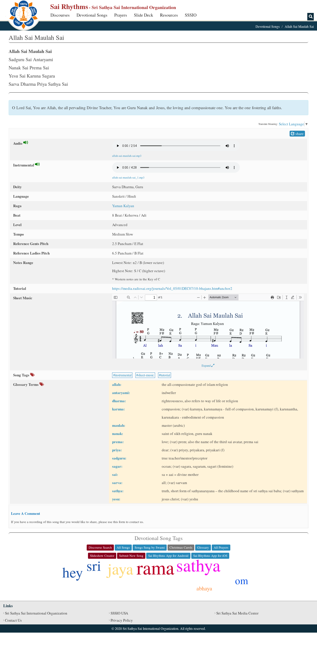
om (241, 580)
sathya (198, 564)
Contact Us (13, 620)
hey (72, 572)
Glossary (203, 547)
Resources (169, 15)
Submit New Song (131, 555)
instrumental (123, 375)
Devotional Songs (92, 15)
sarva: (117, 482)
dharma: (119, 401)
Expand (206, 365)
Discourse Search (100, 547)
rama (155, 567)
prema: (118, 441)
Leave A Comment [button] (25, 513)
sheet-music (146, 375)
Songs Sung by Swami (150, 547)
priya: (117, 450)
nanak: (117, 433)
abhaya (204, 588)
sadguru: (119, 458)
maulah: (118, 425)
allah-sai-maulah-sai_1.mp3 (128, 177)
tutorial (165, 375)
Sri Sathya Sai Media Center (237, 613)
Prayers (120, 15)
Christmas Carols (180, 547)
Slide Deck (143, 15)
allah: (116, 384)
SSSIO (190, 15)
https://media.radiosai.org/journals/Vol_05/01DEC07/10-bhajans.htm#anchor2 (172, 288)
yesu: (116, 499)
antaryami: (121, 392)
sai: (115, 474)
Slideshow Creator (102, 555)
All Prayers (221, 547)
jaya (120, 568)
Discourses (60, 15)
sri (93, 565)
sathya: (118, 491)
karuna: (118, 409)
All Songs (123, 547)
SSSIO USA (119, 613)
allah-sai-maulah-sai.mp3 (126, 156)
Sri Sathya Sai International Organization (36, 613)
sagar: (117, 466)
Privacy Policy (122, 620)
